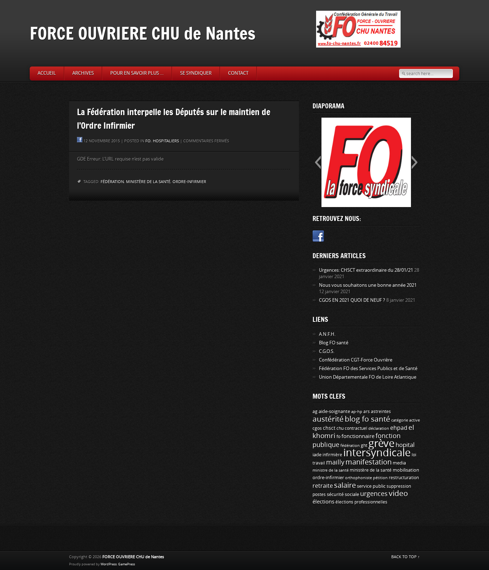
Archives (83, 73)
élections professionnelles (361, 502)
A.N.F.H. (327, 334)
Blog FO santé (333, 342)
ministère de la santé (148, 182)
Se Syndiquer (196, 73)
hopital (405, 444)
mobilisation (406, 470)
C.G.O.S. (326, 351)
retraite (323, 485)
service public (371, 486)
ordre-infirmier (189, 182)
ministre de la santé (331, 470)
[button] (317, 162)
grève (381, 443)
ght (364, 445)
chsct (329, 428)
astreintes (381, 411)
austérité (328, 419)
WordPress (109, 564)
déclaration (378, 428)
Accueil (47, 73)
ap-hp (356, 411)
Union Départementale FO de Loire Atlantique (367, 377)
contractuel (356, 428)
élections (323, 501)
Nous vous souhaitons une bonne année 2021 (368, 285)
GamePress (126, 564)
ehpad (398, 427)
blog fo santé (367, 419)
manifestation (368, 462)
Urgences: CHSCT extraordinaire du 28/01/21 (366, 270)
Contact (238, 73)
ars (366, 411)
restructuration (404, 477)
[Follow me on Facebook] (318, 237)
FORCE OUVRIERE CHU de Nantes (143, 33)
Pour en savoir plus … (137, 73)
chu (340, 428)
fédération (112, 182)
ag (315, 411)
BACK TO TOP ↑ (405, 557)
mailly (335, 462)
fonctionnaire (358, 436)
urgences (374, 494)
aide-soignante (334, 411)
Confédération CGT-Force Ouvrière (355, 360)
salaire (345, 485)
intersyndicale (377, 453)
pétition (380, 478)
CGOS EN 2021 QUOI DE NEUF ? (352, 300)
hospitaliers (166, 141)
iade (317, 454)
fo (148, 141)
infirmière (332, 454)
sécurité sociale (343, 494)
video (398, 493)
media (399, 463)
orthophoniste (358, 478)
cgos (317, 428)
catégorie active (405, 420)
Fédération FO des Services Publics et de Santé (368, 368)
